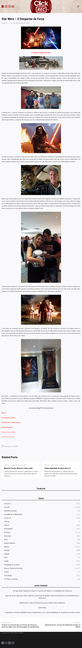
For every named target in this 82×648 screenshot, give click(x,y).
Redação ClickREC (11, 446)
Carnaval (7, 504)
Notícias (7, 550)
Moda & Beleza (9, 543)
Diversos (7, 532)
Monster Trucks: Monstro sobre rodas (18, 468)
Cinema (4, 23)
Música (6, 547)
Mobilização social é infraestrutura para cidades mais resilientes (42, 603)
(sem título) (42, 608)
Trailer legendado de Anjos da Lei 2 (57, 468)
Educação (7, 536)
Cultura (6, 525)
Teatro (6, 572)
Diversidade (8, 529)
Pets (5, 557)
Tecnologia (8, 575)
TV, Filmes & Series (11, 579)
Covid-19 (7, 518)
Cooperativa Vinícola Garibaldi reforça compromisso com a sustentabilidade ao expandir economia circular (42, 612)
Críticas (6, 521)
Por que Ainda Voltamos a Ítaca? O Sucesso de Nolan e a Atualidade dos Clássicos (42, 591)
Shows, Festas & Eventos (13, 568)
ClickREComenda (10, 511)
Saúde (6, 561)
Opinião (6, 554)
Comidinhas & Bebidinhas (13, 514)
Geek (6, 539)
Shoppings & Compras (12, 565)
